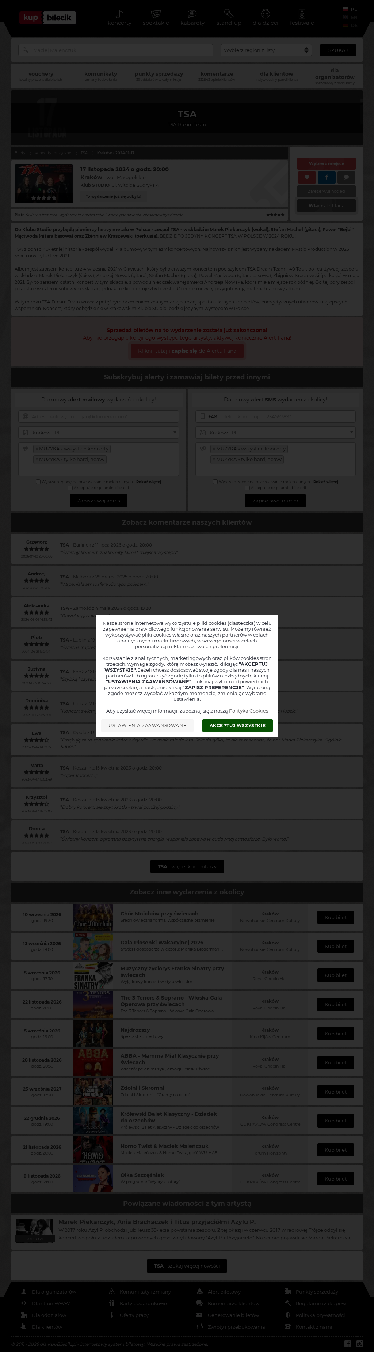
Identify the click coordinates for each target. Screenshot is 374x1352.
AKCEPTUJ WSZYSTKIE (238, 725)
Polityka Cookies (248, 711)
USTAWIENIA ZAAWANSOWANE (147, 725)
